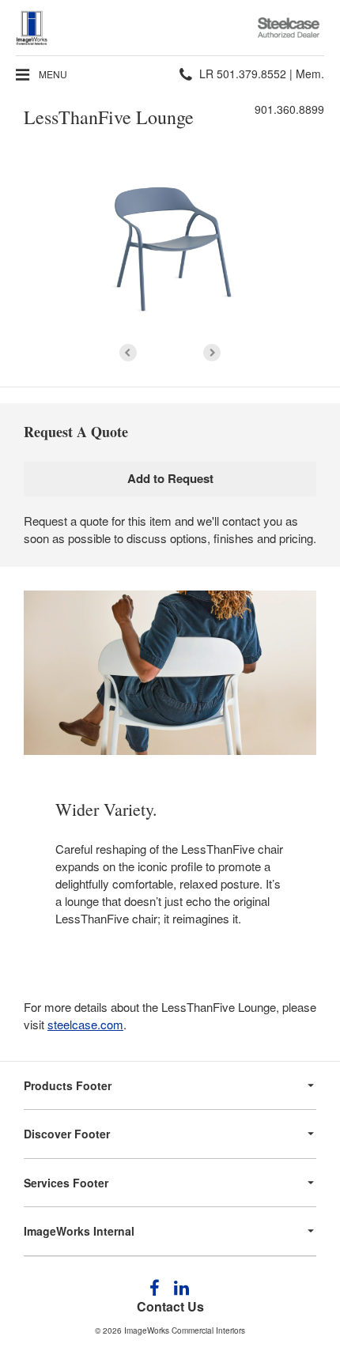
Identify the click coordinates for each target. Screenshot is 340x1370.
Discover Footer (67, 1134)
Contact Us (170, 1306)
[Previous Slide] (128, 352)
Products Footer (67, 1085)
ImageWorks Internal (79, 1231)
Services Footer (66, 1183)
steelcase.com (85, 1024)
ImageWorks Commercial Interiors (184, 1330)
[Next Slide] (212, 352)
